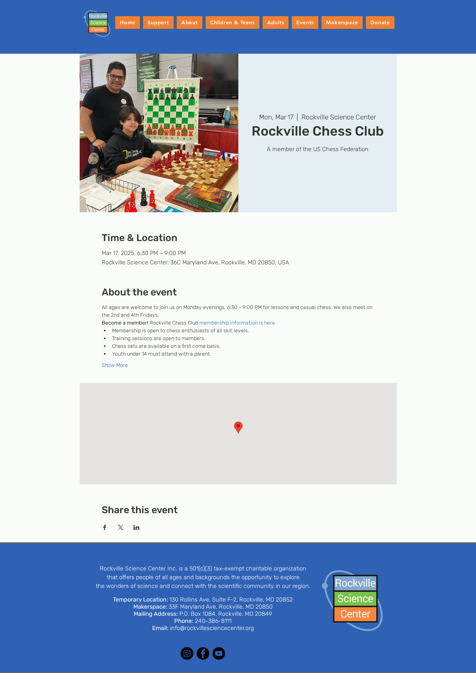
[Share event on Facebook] (105, 527)
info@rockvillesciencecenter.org (212, 628)
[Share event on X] (121, 527)
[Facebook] (203, 653)
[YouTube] (218, 653)
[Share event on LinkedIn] (136, 527)
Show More (115, 365)
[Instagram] (187, 653)
